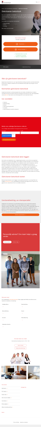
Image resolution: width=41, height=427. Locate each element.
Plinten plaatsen (5, 404)
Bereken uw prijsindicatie (20, 214)
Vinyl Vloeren (4, 400)
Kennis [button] (3, 412)
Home (3, 8)
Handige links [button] (23, 387)
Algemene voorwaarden (24, 422)
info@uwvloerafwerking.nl (20, 348)
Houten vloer (4, 394)
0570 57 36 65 (20, 345)
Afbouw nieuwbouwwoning (7, 407)
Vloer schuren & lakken (6, 397)
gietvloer (6, 94)
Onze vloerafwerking (8, 8)
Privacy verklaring (16, 422)
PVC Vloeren (4, 391)
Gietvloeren (15, 8)
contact (8, 210)
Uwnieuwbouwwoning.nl (13, 299)
